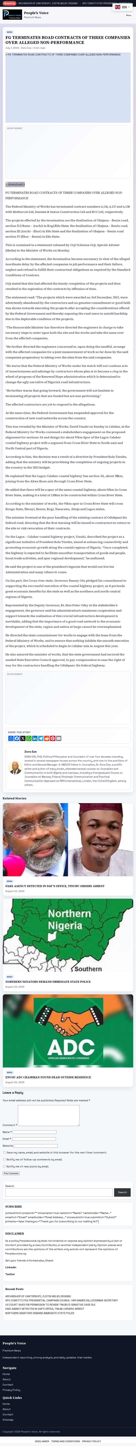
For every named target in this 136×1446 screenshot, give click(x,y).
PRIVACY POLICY (91, 1441)
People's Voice (36, 12)
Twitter (10, 1274)
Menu (128, 15)
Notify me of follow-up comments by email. (34, 1159)
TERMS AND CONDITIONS (65, 1441)
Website (8, 1145)
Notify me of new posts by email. (28, 1166)
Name (7, 1132)
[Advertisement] (68, 154)
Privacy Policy (11, 1390)
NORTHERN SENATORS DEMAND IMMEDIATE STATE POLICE (48, 982)
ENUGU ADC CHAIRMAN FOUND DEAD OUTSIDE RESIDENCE (48, 1077)
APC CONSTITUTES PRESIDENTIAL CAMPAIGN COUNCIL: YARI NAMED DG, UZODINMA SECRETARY (61, 1300)
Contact (8, 1384)
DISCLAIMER (42, 1441)
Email (7, 1139)
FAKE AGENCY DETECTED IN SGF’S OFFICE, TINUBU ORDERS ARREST (54, 886)
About (7, 1379)
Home (6, 1374)
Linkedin (10, 1267)
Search (9, 1186)
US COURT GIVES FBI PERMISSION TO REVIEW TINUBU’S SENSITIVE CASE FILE (50, 1304)
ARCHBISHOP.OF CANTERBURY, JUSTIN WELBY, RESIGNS (48, 3)
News (9, 32)
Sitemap (8, 1419)
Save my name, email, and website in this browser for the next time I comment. (57, 1152)
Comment (10, 1125)
